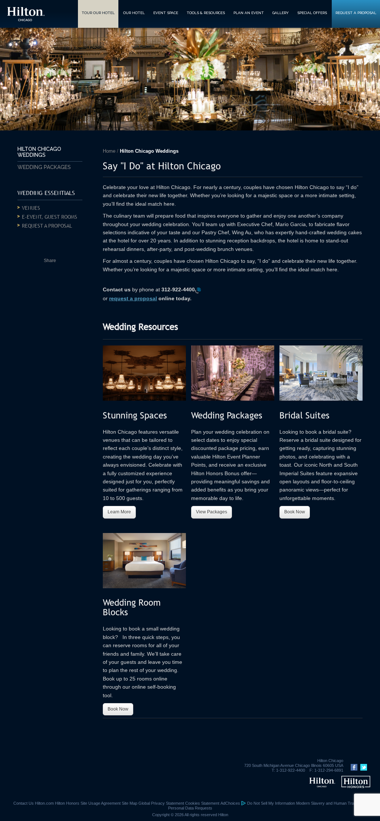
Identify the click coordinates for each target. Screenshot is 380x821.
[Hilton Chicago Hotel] (322, 786)
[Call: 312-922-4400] (198, 290)
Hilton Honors (67, 803)
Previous (5, 74)
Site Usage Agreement (101, 803)
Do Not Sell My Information (271, 803)
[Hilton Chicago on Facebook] (353, 769)
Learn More (119, 511)
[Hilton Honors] (355, 786)
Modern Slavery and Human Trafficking (331, 803)
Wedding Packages (44, 167)
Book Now (294, 511)
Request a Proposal (47, 225)
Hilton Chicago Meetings (26, 14)
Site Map (129, 803)
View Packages (211, 511)
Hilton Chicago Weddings (39, 152)
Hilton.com (44, 803)
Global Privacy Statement (161, 803)
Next (374, 74)
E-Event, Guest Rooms (49, 216)
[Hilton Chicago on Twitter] (362, 769)
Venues (31, 208)
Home (109, 151)
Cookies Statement (202, 803)
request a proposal (133, 298)
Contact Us (23, 803)
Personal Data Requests (190, 808)
